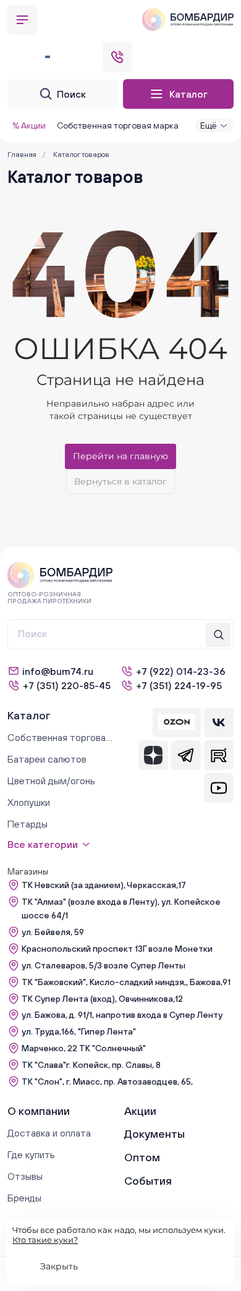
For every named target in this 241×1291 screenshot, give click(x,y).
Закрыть (59, 1266)
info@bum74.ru (57, 671)
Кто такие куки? (45, 1240)
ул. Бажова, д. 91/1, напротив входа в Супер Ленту (122, 1015)
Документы (154, 1133)
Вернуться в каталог (120, 481)
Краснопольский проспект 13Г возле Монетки (117, 949)
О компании (38, 1110)
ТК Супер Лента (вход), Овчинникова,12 (102, 999)
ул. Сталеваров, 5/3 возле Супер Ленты (103, 965)
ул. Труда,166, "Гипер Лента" (79, 1031)
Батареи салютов (47, 758)
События (148, 1180)
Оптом (142, 1157)
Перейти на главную (120, 456)
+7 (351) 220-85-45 (67, 685)
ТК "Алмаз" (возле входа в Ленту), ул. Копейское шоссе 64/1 (121, 909)
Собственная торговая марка (118, 125)
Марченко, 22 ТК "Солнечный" (84, 1048)
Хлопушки (28, 802)
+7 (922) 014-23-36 (181, 671)
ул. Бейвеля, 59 (53, 932)
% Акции (29, 125)
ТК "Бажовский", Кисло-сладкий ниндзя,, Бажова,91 (126, 982)
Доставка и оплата (49, 1132)
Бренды (24, 1197)
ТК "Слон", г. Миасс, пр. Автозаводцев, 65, (107, 1081)
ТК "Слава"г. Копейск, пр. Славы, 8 (91, 1065)
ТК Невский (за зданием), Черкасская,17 (104, 885)
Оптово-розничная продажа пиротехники (49, 597)
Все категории (42, 844)
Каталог (188, 93)
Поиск (71, 93)
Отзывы (25, 1176)
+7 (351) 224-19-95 (179, 685)
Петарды (27, 823)
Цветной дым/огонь (51, 780)
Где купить (31, 1154)
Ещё (208, 125)
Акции (140, 1110)
